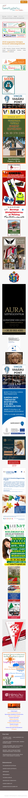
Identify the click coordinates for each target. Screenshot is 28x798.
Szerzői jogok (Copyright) (9, 768)
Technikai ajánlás (7, 777)
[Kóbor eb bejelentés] (14, 358)
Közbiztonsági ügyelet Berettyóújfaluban (14, 727)
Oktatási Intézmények (14, 719)
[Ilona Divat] (14, 30)
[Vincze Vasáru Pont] (14, 376)
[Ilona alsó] (14, 67)
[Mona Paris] (14, 253)
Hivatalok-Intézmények (14, 717)
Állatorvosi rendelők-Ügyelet (14, 715)
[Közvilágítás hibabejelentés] (14, 463)
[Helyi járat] (14, 610)
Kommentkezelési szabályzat (10, 786)
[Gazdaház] (14, 575)
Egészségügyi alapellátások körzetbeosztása (14, 714)
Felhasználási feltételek (9, 765)
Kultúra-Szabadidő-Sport (14, 720)
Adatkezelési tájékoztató (9, 780)
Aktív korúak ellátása (14, 725)
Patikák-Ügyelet (14, 711)
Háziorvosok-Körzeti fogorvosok (14, 712)
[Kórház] (14, 343)
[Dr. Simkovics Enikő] (14, 448)
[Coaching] (14, 670)
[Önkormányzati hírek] (14, 276)
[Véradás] (14, 166)
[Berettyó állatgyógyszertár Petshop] (14, 212)
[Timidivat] (14, 61)
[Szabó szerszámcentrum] (14, 227)
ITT (8, 51)
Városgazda (14, 729)
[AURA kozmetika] (14, 309)
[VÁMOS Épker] (14, 135)
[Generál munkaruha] (14, 187)
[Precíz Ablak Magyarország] (14, 35)
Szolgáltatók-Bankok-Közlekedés (14, 722)
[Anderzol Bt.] (14, 24)
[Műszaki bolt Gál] (14, 593)
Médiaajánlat (6, 774)
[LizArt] (14, 544)
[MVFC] (14, 635)
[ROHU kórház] (14, 495)
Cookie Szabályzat (7, 783)
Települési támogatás (14, 724)
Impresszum (6, 771)
